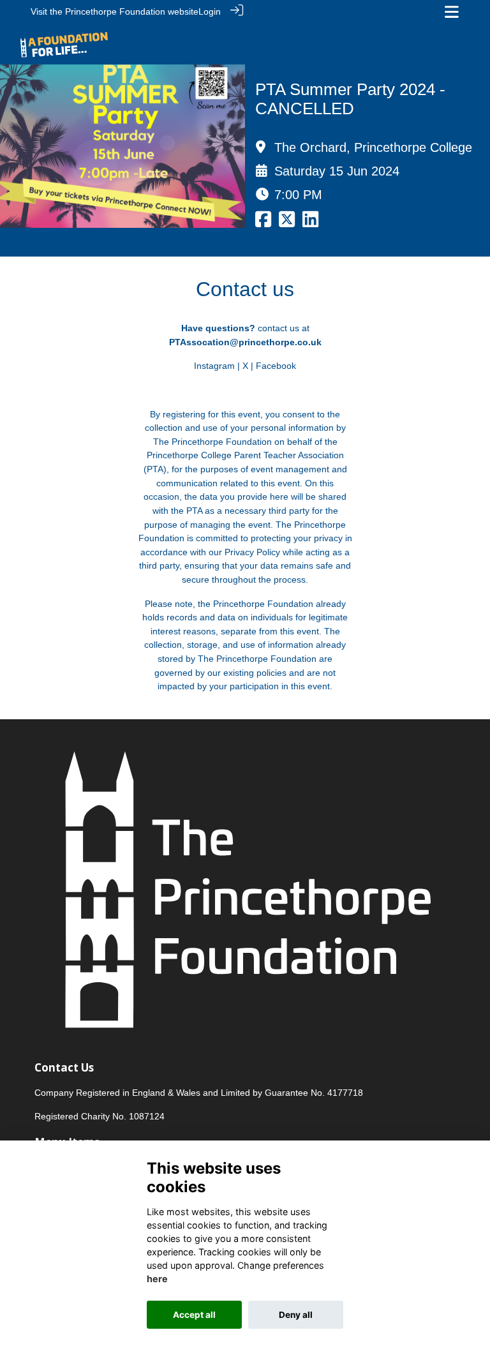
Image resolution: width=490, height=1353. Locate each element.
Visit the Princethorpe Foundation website (114, 11)
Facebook (276, 366)
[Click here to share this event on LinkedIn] (310, 223)
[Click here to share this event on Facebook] (263, 223)
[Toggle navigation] (451, 12)
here (157, 1278)
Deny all (296, 1315)
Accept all (194, 1315)
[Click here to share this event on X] (287, 223)
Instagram (214, 366)
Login (209, 11)
